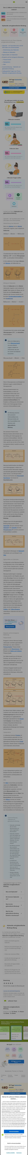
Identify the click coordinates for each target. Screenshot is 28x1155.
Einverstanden (14, 1131)
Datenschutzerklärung (6, 1111)
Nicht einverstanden (14, 1143)
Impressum (19, 1152)
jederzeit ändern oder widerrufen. (18, 1123)
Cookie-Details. (17, 1111)
